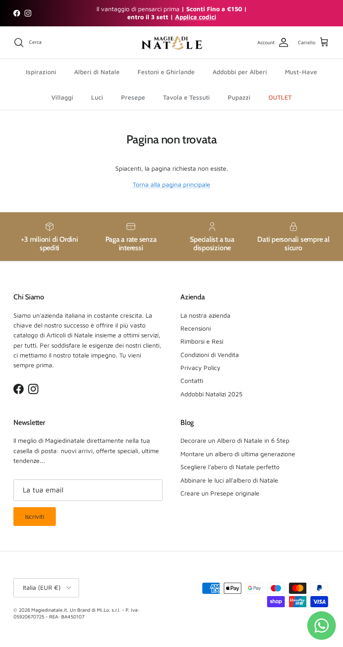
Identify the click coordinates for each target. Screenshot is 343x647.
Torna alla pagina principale (171, 184)
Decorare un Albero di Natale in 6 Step (234, 440)
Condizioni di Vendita (209, 354)
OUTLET (280, 97)
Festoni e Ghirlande (166, 72)
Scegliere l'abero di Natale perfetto (230, 467)
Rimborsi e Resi (201, 341)
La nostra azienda (205, 315)
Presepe (133, 97)
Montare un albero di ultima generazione (237, 454)
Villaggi (62, 97)
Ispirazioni (41, 72)
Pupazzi (239, 97)
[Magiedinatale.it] (171, 42)
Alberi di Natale (97, 72)
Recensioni (195, 328)
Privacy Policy (200, 367)
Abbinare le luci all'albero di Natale (229, 480)
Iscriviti (34, 516)
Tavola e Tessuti (186, 97)
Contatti (191, 380)
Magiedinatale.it (49, 610)
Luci (97, 97)
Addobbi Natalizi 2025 (211, 394)
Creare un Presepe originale (219, 493)
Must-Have (301, 72)
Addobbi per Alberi (240, 72)
